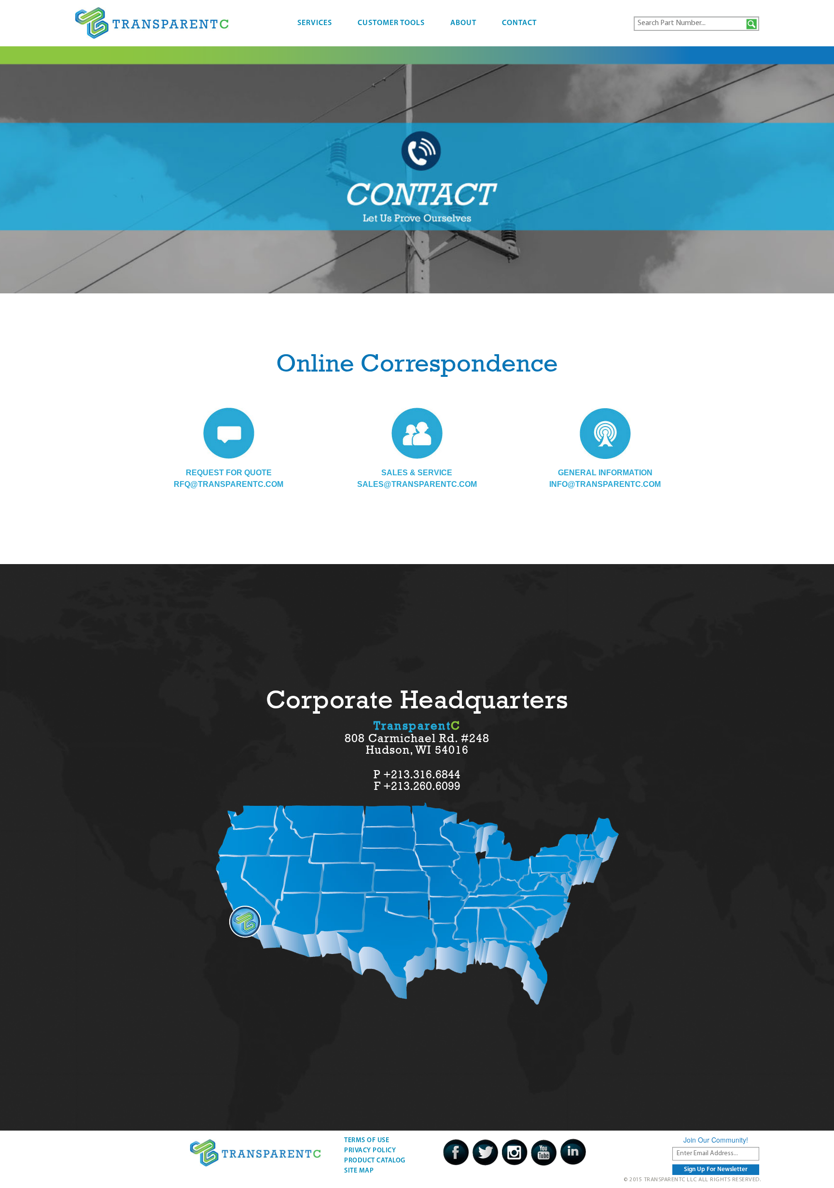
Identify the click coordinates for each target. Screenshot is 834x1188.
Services (314, 23)
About (463, 23)
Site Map (359, 1170)
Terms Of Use (366, 1140)
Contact (519, 23)
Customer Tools (391, 23)
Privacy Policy (370, 1150)
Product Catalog (374, 1160)
